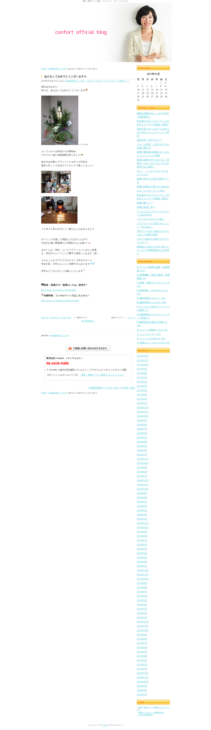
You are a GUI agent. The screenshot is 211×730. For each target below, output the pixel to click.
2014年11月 (142, 484)
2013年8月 (142, 536)
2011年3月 (142, 660)
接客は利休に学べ (146, 207)
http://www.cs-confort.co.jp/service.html (60, 300)
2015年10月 (142, 463)
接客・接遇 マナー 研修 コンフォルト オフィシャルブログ (105, 1)
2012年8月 (142, 587)
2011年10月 (142, 630)
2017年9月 (142, 369)
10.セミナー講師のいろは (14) (152, 330)
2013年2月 (142, 562)
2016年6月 (142, 433)
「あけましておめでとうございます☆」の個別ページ (107, 81)
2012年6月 (142, 596)
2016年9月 (142, 420)
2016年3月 (142, 446)
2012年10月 (142, 579)
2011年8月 (142, 639)
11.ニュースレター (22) (149, 334)
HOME (44, 69)
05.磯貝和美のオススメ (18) (151, 298)
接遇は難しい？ (145, 203)
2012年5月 (142, 600)
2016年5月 (142, 437)
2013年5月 (142, 549)
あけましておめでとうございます (56, 317)
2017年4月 (142, 390)
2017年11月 (142, 360)
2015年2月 (142, 472)
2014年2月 (142, 519)
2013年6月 (142, 544)
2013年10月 (142, 527)
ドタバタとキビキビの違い (151, 219)
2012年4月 (142, 604)
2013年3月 (142, 557)
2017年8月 (142, 373)
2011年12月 (142, 622)
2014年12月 (142, 480)
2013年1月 (142, 566)
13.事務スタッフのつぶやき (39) (153, 343)
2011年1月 (142, 669)
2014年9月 (142, 493)
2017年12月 (142, 356)
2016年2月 (142, 450)
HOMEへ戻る (128, 388)
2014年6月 (142, 506)
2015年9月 (142, 467)
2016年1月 (142, 454)
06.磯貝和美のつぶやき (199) (151, 302)
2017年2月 (142, 399)
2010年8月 (142, 690)
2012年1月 (142, 617)
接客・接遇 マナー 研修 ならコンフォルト (102, 375)
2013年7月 (142, 540)
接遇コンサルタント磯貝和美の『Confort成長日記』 (150, 714)
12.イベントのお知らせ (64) (151, 338)
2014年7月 (142, 502)
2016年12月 (142, 407)
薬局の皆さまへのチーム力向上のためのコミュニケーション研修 (153, 132)
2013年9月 (142, 532)
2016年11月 (142, 412)
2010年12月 (142, 673)
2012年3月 (142, 609)
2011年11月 (142, 626)
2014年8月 (142, 497)
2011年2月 (142, 664)
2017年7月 (142, 377)
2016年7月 (142, 429)
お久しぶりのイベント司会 (151, 191)
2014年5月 (142, 510)
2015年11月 (142, 459)
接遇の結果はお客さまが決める (153, 186)
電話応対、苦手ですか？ (149, 140)
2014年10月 (142, 489)
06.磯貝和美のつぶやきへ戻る (104, 388)
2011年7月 (142, 643)
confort (104, 725)
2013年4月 (142, 553)
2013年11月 (142, 523)
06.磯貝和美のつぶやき (57, 69)
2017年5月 (142, 386)
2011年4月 (142, 656)
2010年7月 (142, 694)
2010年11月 (142, 677)
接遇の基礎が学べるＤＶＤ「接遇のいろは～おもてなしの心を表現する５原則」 (153, 163)
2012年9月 (142, 583)
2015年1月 (142, 476)
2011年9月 (142, 634)
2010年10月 (142, 682)
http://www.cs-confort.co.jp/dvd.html (58, 290)
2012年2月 (142, 613)
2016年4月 (142, 442)
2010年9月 (142, 686)
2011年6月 (142, 647)
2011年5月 (142, 652)
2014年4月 (142, 514)
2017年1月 (142, 403)
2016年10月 (142, 416)
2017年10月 (142, 365)
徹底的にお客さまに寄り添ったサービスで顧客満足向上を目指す (153, 250)
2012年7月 (142, 592)
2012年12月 (142, 570)
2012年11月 (142, 574)
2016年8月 (142, 424)
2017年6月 (142, 382)
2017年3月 (142, 395)
